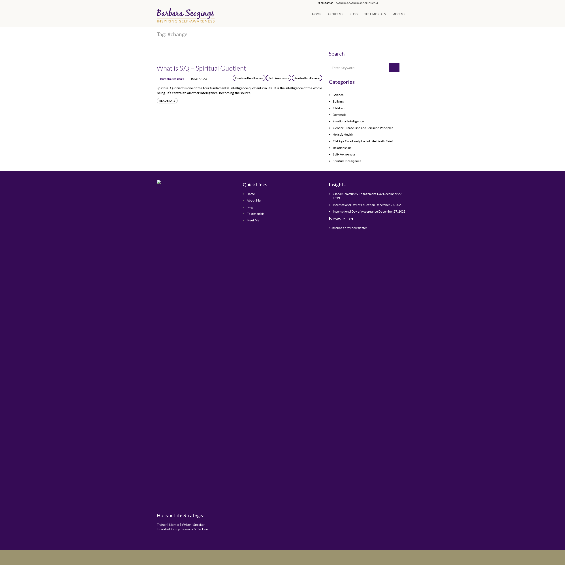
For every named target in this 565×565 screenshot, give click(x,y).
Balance (338, 95)
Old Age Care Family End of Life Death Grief (363, 141)
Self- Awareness (279, 78)
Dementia (339, 114)
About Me (335, 14)
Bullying (338, 101)
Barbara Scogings (172, 78)
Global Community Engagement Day (357, 194)
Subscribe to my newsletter (348, 228)
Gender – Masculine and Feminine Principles (363, 128)
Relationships (342, 148)
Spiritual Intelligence (307, 78)
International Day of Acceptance (355, 211)
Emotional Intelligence (249, 78)
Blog (354, 14)
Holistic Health (343, 134)
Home (316, 14)
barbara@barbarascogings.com (357, 3)
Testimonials (375, 14)
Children (339, 108)
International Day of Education (354, 205)
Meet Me (398, 14)
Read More (167, 100)
